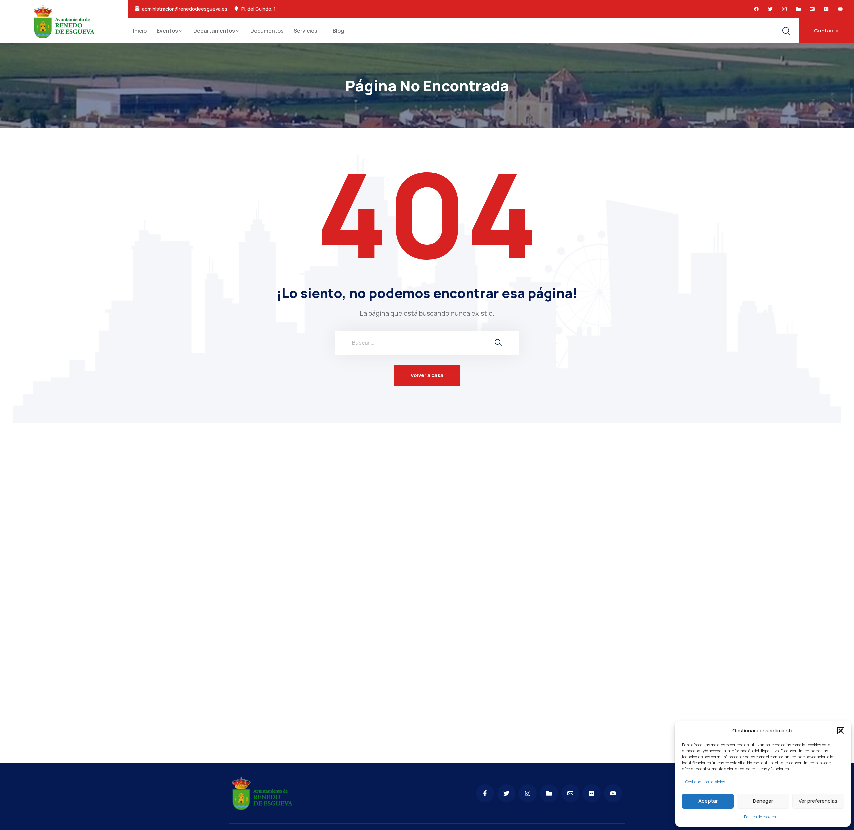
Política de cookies (760, 817)
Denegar (763, 800)
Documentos (267, 30)
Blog (338, 30)
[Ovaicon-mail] (812, 9)
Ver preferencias (818, 800)
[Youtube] (840, 9)
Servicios (305, 30)
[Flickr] (826, 9)
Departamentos (214, 30)
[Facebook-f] (485, 793)
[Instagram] (528, 793)
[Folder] (798, 9)
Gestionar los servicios (705, 782)
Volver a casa (427, 375)
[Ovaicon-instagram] (784, 9)
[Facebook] (756, 9)
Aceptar (708, 800)
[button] (840, 730)
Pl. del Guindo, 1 (258, 9)
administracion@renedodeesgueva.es (184, 9)
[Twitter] (770, 9)
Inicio (140, 30)
